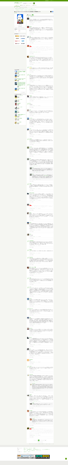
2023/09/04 (39, 294)
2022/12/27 (39, 344)
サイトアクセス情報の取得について (46, 449)
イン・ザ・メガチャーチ (20, 95)
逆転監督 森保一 (19, 103)
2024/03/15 (39, 245)
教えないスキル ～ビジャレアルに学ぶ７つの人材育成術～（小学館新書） (21, 71)
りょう (30, 74)
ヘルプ (24, 450)
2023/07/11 (39, 313)
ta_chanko (30, 410)
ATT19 (30, 222)
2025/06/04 (39, 134)
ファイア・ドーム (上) (19, 99)
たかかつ (30, 366)
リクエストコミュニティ (38, 450)
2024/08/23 (39, 188)
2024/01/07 (39, 273)
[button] (34, 3)
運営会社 (25, 449)
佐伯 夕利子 (18, 75)
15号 (30, 36)
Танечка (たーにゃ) (32, 56)
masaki (30, 183)
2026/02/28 (39, 41)
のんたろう (30, 328)
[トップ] (14, 7)
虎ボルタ (30, 26)
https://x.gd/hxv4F (46, 175)
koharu (30, 212)
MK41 (30, 317)
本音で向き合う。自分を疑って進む (21, 88)
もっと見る (23, 92)
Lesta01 (30, 394)
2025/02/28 (39, 154)
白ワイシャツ (31, 308)
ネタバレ (32, 16)
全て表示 (28, 16)
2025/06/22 (39, 105)
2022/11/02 (39, 370)
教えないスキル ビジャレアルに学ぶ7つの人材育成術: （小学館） (21, 79)
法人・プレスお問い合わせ (32, 450)
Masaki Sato (31, 257)
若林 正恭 (18, 111)
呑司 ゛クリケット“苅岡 (32, 267)
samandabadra (31, 240)
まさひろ (30, 138)
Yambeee (30, 95)
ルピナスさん (31, 374)
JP (29, 18)
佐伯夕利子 (18, 72)
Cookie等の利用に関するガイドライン (37, 449)
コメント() (36, 22)
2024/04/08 (39, 236)
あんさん (30, 337)
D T (29, 84)
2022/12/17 (39, 355)
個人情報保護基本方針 (29, 449)
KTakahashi (31, 359)
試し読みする (20, 26)
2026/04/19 (39, 22)
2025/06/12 (39, 124)
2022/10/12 (39, 401)
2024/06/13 (39, 218)
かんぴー (30, 298)
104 (29, 103)
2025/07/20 (39, 91)
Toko (30, 45)
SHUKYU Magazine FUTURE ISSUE (21, 82)
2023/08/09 (39, 304)
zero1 (30, 158)
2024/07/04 (39, 208)
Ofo (29, 204)
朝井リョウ (18, 96)
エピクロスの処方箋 (19, 118)
